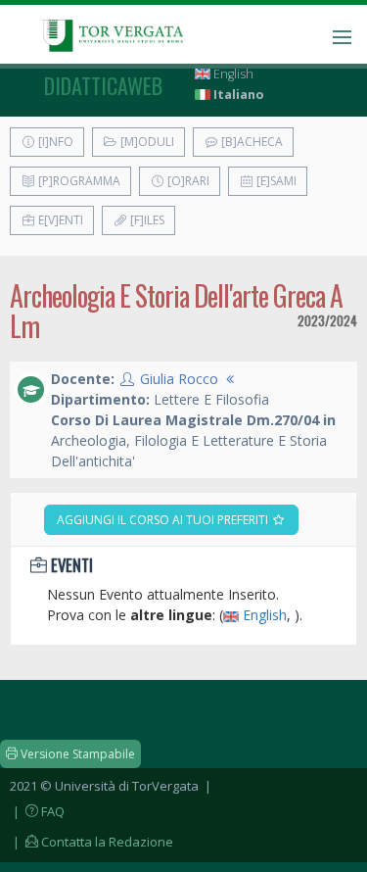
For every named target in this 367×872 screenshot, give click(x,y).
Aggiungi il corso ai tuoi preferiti (164, 519)
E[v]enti (59, 220)
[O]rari (186, 180)
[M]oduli (145, 141)
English (231, 74)
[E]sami (275, 180)
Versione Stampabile (76, 754)
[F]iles (145, 220)
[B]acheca (250, 141)
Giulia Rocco (179, 378)
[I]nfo (54, 141)
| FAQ (37, 811)
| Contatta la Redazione (91, 841)
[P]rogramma (77, 180)
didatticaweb (103, 85)
